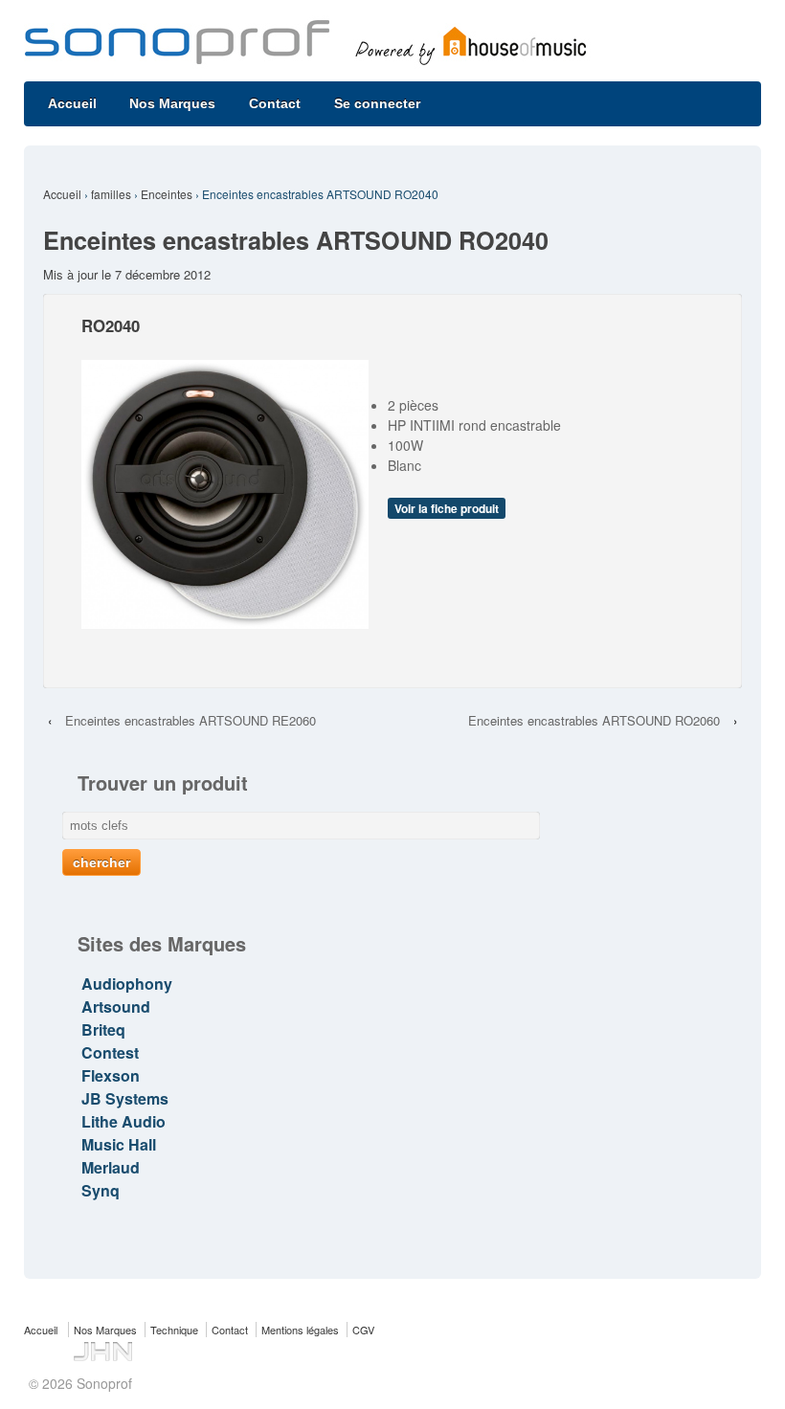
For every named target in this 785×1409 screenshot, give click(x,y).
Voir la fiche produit (446, 508)
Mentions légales (300, 1329)
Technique (174, 1329)
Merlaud (110, 1167)
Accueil (72, 103)
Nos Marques (172, 103)
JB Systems (124, 1098)
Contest (110, 1052)
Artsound (115, 1006)
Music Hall (118, 1144)
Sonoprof (102, 1383)
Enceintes (166, 194)
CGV (363, 1329)
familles (111, 194)
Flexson (110, 1075)
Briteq (103, 1029)
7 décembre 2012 (163, 274)
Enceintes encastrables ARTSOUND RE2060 (190, 720)
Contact (275, 103)
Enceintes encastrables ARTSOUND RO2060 (594, 720)
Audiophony (126, 984)
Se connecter (377, 103)
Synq (100, 1190)
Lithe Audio (123, 1121)
